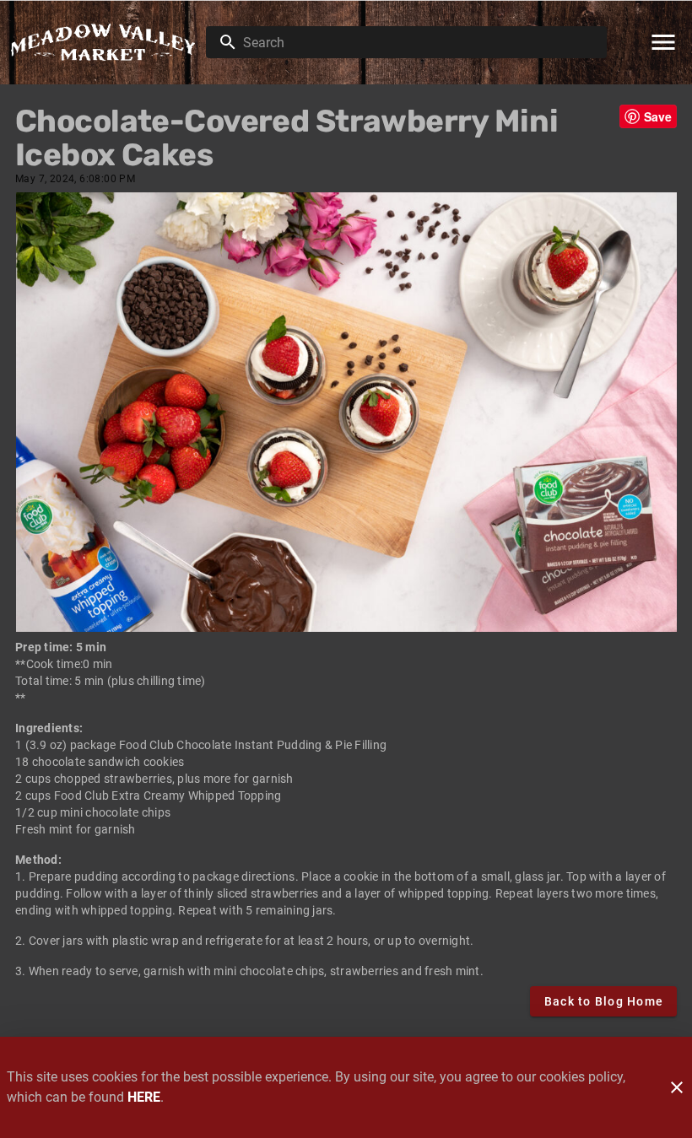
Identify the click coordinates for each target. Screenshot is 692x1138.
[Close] (677, 1087)
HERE (143, 1097)
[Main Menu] (663, 42)
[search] (418, 42)
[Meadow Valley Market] (108, 42)
